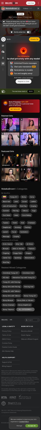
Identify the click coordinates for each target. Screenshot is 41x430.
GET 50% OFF (15, 109)
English (30, 320)
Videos (27, 8)
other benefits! (27, 78)
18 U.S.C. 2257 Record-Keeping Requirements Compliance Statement (16, 411)
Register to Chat (23, 81)
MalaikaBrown (8, 189)
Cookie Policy (24, 421)
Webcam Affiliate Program (29, 339)
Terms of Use (6, 335)
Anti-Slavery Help (8, 351)
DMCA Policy (6, 339)
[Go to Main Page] (12, 3)
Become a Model (26, 331)
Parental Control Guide (9, 347)
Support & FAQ (7, 362)
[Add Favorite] (3, 39)
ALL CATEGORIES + (25, 309)
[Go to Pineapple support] (3, 403)
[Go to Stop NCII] (14, 403)
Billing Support (7, 366)
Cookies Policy (7, 343)
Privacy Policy (6, 331)
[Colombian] (4, 197)
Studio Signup (26, 335)
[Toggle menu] (2, 3)
